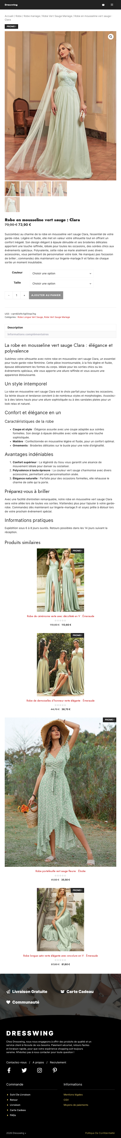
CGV (66, 1099)
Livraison (15, 1104)
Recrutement (58, 1062)
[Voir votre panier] (103, 4)
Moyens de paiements (76, 1104)
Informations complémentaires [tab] (28, 334)
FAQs (13, 1115)
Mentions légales (73, 1094)
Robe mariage (32, 16)
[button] (111, 37)
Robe (19, 16)
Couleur (17, 272)
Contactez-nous (16, 1062)
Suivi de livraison (20, 1094)
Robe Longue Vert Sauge (30, 317)
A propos (38, 1062)
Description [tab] (15, 327)
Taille (17, 282)
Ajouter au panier (46, 295)
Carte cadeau (18, 1110)
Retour (14, 1099)
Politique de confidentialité (100, 1133)
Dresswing (11, 4)
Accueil (9, 16)
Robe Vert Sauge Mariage (57, 16)
